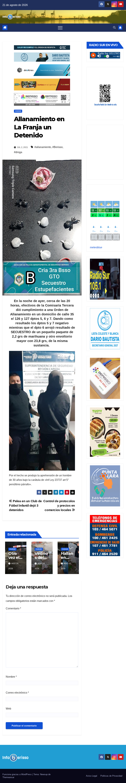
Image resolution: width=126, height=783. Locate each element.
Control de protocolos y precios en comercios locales (59, 505)
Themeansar (8, 777)
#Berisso (57, 147)
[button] (114, 27)
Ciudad (18, 111)
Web (8, 708)
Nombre (11, 676)
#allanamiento (42, 147)
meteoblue (96, 247)
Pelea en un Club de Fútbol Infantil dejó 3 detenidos (25, 505)
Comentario (13, 608)
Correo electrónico (17, 692)
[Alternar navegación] (60, 27)
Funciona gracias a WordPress (17, 774)
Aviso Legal (91, 776)
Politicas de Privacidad (111, 776)
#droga (18, 152)
